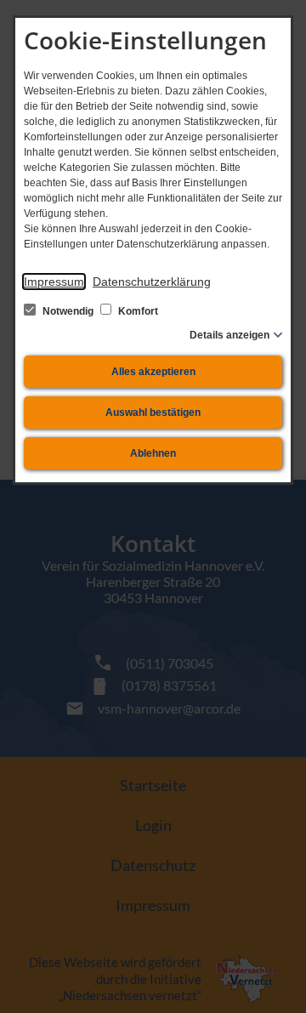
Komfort (137, 311)
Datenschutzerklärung (152, 281)
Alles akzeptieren (153, 372)
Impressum (54, 281)
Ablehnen (153, 453)
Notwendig (68, 311)
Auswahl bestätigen (153, 412)
